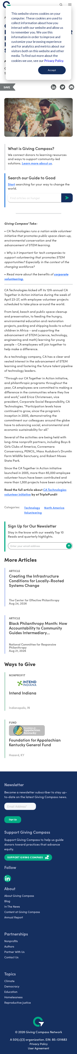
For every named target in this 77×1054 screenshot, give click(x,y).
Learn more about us (37, 163)
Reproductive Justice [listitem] (17, 1002)
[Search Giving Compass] (61, 5)
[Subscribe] (69, 546)
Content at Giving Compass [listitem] (22, 912)
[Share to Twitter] (62, 87)
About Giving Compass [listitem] (19, 896)
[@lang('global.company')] (7, 4)
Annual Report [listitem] (13, 917)
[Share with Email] (71, 87)
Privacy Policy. (54, 61)
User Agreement (38, 1048)
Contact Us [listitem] (11, 957)
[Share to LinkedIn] (53, 87)
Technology (32, 508)
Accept (52, 70)
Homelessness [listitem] (13, 997)
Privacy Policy (39, 1044)
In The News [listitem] (12, 906)
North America (54, 508)
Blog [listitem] (7, 901)
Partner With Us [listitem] (14, 952)
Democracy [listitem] (11, 986)
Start (11, 184)
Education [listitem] (10, 992)
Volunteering (33, 512)
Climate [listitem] (9, 981)
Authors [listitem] (9, 946)
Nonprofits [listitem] (11, 941)
